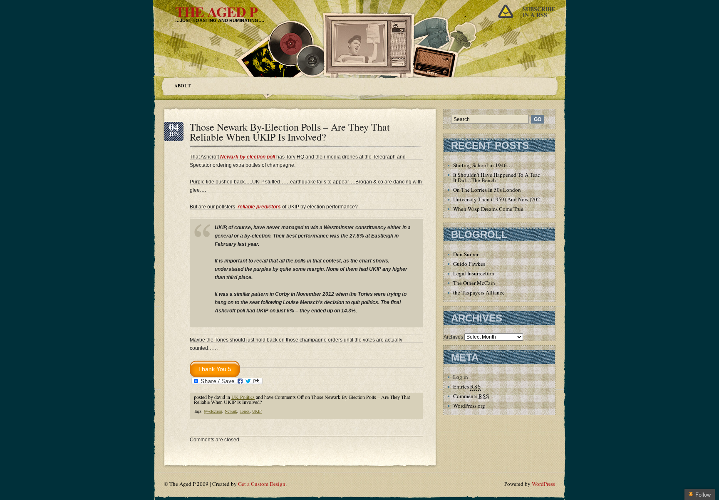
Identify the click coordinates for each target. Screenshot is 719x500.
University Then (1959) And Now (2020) (499, 199)
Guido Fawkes (469, 263)
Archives (453, 337)
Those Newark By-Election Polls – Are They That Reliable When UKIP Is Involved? (290, 132)
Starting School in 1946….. (484, 165)
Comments (471, 396)
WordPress (543, 484)
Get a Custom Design (261, 484)
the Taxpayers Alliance (479, 292)
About (182, 85)
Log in (460, 377)
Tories (245, 411)
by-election (213, 411)
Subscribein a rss (539, 12)
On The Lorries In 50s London (487, 189)
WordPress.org (469, 405)
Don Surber (466, 254)
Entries (467, 386)
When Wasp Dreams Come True (488, 209)
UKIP (257, 411)
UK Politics (243, 397)
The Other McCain (474, 283)
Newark (231, 411)
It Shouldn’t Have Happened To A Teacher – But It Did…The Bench (507, 177)
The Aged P (216, 11)
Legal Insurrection (473, 273)
